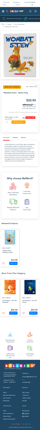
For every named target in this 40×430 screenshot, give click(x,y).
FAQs (30, 2)
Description (6, 137)
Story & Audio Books (20, 24)
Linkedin (26, 416)
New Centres (7, 398)
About (14, 2)
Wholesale (26, 2)
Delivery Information (9, 419)
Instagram (26, 413)
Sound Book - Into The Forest (29, 301)
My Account (25, 392)
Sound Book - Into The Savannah (9, 301)
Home (3, 24)
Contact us (25, 373)
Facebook (26, 410)
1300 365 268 (26, 382)
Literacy (9, 24)
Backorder (19, 122)
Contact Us (25, 395)
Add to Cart (13, 263)
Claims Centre (26, 398)
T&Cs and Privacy (8, 413)
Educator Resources (9, 395)
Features (15, 137)
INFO (34, 104)
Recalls (24, 400)
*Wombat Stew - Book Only (11, 26)
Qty (23, 118)
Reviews (23, 137)
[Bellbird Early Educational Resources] (17, 11)
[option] (10, 248)
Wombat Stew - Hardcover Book (7, 251)
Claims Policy (7, 416)
